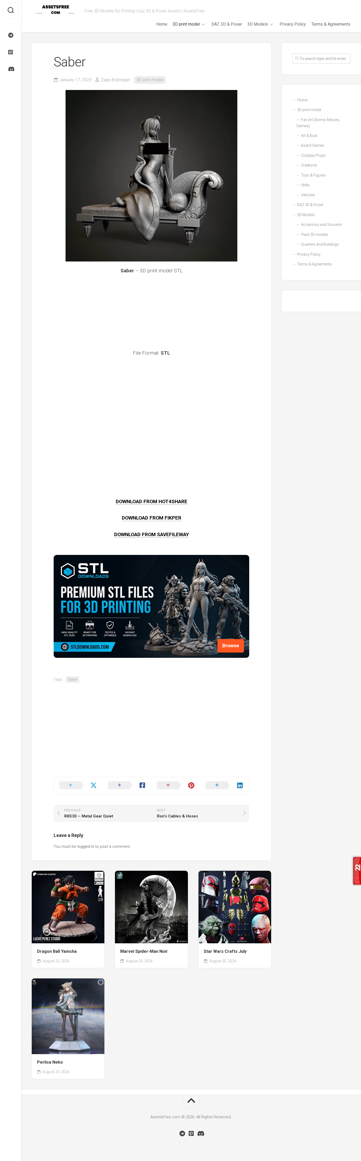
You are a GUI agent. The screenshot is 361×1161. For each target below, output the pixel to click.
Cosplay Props (313, 155)
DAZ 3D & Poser (226, 24)
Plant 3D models (314, 234)
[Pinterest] (10, 52)
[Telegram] (10, 35)
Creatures (309, 165)
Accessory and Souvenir (321, 224)
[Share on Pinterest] (175, 785)
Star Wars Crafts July (225, 951)
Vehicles (308, 195)
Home (161, 24)
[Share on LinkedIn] (224, 785)
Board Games (312, 145)
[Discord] (10, 69)
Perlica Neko (50, 1062)
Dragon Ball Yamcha (57, 951)
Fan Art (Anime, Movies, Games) (318, 123)
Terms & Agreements (330, 24)
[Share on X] (78, 785)
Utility (305, 185)
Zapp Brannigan (115, 79)
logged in (85, 846)
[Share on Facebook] (127, 785)
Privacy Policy (293, 24)
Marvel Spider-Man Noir (144, 951)
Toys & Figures (313, 175)
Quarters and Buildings (320, 244)
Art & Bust (309, 136)
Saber (72, 679)
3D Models (257, 24)
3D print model (186, 24)
